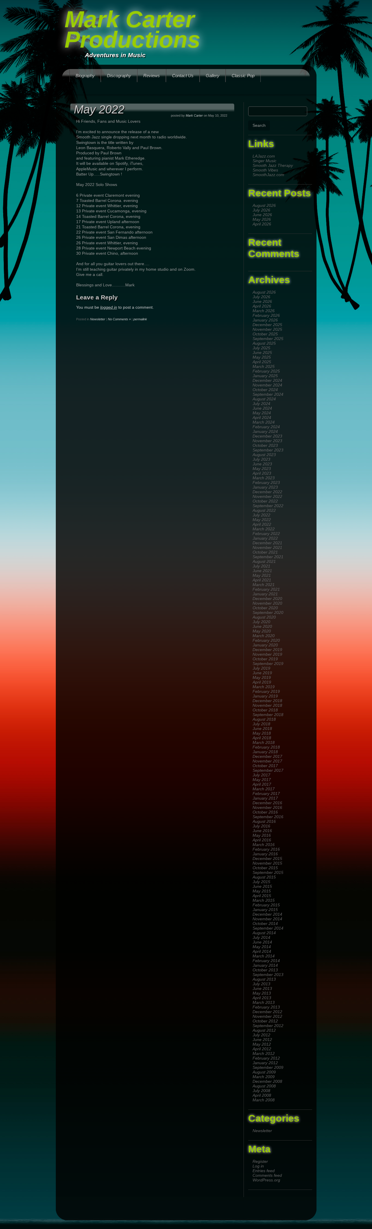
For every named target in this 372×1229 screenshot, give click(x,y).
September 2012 (268, 1025)
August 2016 (264, 821)
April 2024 (262, 417)
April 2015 (262, 895)
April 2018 (262, 737)
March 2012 (264, 1053)
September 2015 (268, 872)
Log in (258, 1166)
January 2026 (265, 320)
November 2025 (267, 329)
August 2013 (264, 979)
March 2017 (264, 789)
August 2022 (264, 510)
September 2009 (268, 1067)
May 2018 (262, 733)
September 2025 (268, 338)
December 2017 (267, 756)
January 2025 (265, 375)
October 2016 (265, 812)
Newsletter (262, 1130)
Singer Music (264, 160)
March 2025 (264, 366)
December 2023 (267, 436)
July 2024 (261, 403)
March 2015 (264, 900)
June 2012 (262, 1039)
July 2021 (261, 566)
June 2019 (262, 672)
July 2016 (261, 826)
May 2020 (262, 631)
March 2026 (264, 310)
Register (260, 1161)
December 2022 (267, 491)
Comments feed (267, 1175)
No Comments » (119, 319)
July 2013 (261, 984)
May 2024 (262, 413)
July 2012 (261, 1035)
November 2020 (267, 603)
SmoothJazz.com (268, 174)
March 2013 (264, 1002)
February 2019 (266, 691)
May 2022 (262, 519)
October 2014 (265, 923)
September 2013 (268, 974)
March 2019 (264, 686)
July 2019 (261, 668)
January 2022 (265, 538)
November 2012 (267, 1016)
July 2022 (261, 515)
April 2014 (262, 951)
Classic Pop (243, 75)
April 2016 (262, 840)
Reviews (151, 75)
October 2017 (265, 765)
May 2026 (262, 219)
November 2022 (267, 496)
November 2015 (267, 863)
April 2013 (262, 997)
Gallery (212, 75)
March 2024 (264, 422)
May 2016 (262, 835)
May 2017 (262, 779)
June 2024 (262, 408)
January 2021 (265, 594)
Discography (119, 75)
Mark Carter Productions (133, 29)
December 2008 (267, 1081)
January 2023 (265, 487)
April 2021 (262, 580)
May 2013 (262, 993)
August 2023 (264, 454)
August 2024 (264, 399)
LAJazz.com (264, 156)
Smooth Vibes (265, 170)
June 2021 (262, 570)
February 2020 (266, 640)
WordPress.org (266, 1180)
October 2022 (265, 501)
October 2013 (265, 970)
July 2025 (261, 348)
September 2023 (268, 450)
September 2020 (268, 612)
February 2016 (266, 849)
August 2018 (264, 719)
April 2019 (262, 682)
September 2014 (268, 928)
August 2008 (264, 1086)
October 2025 (265, 334)
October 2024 (265, 389)
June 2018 (262, 728)
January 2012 (265, 1062)
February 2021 (266, 589)
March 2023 (264, 478)
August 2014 (264, 932)
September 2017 (268, 770)
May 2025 (262, 357)
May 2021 (262, 575)
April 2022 (262, 524)
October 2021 (265, 552)
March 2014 (264, 956)
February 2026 (266, 315)
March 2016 (264, 844)
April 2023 (262, 473)
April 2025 (262, 361)
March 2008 (264, 1100)
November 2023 (267, 440)
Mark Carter (194, 115)
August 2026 (264, 205)
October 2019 (265, 659)
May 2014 (262, 946)
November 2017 (267, 761)
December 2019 (267, 649)
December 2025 (267, 324)
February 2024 (266, 426)
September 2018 (268, 714)
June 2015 (262, 886)
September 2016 (268, 816)
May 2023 (262, 468)
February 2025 (266, 371)
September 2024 (268, 394)
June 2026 (262, 214)
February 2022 (266, 533)
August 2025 (264, 343)
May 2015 (262, 891)
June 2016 (262, 830)
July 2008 (261, 1090)
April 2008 (262, 1095)
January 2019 (265, 696)
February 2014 (266, 960)
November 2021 (267, 547)
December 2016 (267, 802)
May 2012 (262, 1044)
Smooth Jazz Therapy (273, 165)
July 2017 (261, 775)
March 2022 (264, 529)
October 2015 (265, 867)
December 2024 (267, 380)
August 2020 (264, 617)
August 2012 (264, 1030)
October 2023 (265, 445)
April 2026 (262, 224)
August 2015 (264, 877)
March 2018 (264, 742)
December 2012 (267, 1011)
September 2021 (268, 556)
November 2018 (267, 705)
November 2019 (267, 654)
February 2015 (266, 905)
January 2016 (265, 854)
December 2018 (267, 700)
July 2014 (261, 937)
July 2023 (261, 459)
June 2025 (262, 352)
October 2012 (265, 1021)
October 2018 (265, 710)
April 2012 (262, 1049)
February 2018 (266, 747)
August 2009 (264, 1072)
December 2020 (267, 598)
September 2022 (268, 505)
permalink (140, 319)
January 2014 (265, 965)
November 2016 (267, 807)
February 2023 (266, 482)
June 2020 (262, 626)
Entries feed (264, 1170)
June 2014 (262, 942)
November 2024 (267, 385)
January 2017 (265, 798)
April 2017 (262, 784)
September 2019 (268, 663)
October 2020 (265, 608)
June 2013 (262, 988)
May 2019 (262, 677)
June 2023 (262, 464)
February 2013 (266, 1007)
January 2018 (265, 751)
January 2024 (265, 431)
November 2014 (267, 919)
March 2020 (264, 635)
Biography (85, 75)
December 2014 (267, 914)
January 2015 (265, 909)
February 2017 (266, 793)
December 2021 (267, 543)
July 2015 (261, 881)
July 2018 (261, 724)
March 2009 (264, 1076)
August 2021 (264, 561)
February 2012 (266, 1058)
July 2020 (261, 621)
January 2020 (265, 645)
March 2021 (264, 584)
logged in (108, 307)
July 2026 (261, 210)
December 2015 (267, 858)
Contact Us (183, 75)
